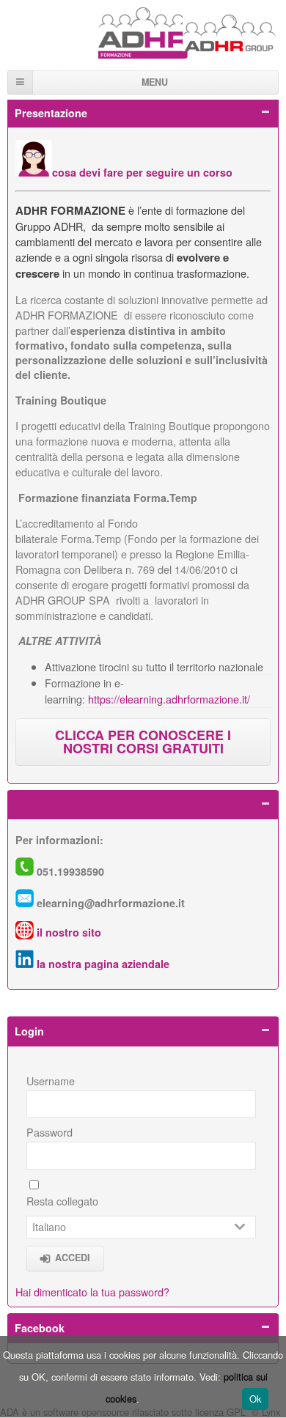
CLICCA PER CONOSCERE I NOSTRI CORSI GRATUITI (143, 741)
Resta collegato (62, 1200)
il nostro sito (69, 932)
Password (49, 1132)
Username (50, 1080)
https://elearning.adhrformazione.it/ (169, 698)
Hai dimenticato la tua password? (92, 1291)
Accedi (72, 1257)
